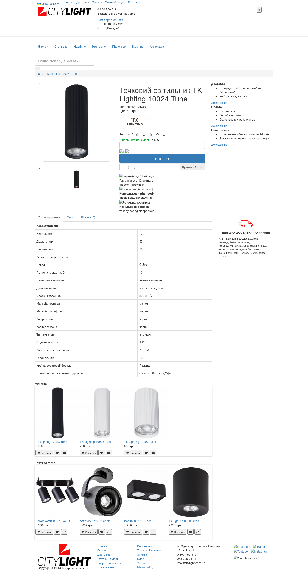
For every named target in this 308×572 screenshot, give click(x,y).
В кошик (162, 158)
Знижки (142, 554)
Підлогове (119, 46)
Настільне (99, 46)
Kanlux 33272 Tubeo (138, 521)
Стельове (60, 46)
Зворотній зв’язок (109, 563)
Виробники (144, 546)
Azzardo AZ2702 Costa (95, 521)
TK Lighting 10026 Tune (51, 442)
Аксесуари (157, 46)
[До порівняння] (64, 452)
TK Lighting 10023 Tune (140, 442)
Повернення (105, 567)
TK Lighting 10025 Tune (96, 442)
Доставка (82, 2)
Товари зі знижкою (149, 550)
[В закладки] (57, 452)
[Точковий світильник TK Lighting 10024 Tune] (76, 122)
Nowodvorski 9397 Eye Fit (52, 521)
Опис (70, 217)
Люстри (43, 46)
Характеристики (49, 217)
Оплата (97, 2)
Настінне (80, 46)
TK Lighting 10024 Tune (61, 73)
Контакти (134, 2)
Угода (141, 563)
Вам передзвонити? (111, 20)
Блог (140, 558)
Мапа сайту (145, 567)
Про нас (68, 2)
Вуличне (138, 46)
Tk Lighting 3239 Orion (184, 521)
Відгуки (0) (88, 217)
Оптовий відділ (115, 2)
